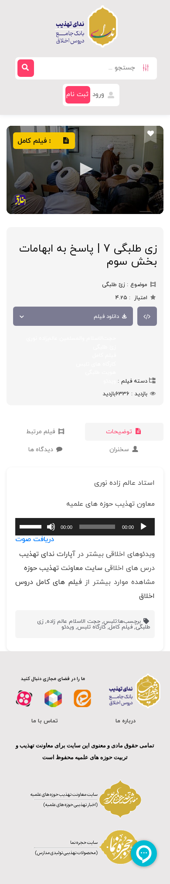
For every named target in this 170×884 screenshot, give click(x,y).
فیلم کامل (104, 355)
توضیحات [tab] (120, 432)
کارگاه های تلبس (96, 364)
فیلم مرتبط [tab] (41, 432)
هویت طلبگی (100, 372)
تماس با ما (44, 721)
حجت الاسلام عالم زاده (73, 621)
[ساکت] (51, 526)
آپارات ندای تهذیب (47, 554)
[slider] (32, 526)
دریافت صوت (34, 539)
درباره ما (126, 721)
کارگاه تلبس (91, 627)
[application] (85, 526)
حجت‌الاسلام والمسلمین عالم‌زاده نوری (71, 338)
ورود (99, 94)
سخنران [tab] (120, 449)
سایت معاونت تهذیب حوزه (63, 568)
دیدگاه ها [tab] (41, 449)
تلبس (110, 621)
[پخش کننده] (85, 170)
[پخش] (143, 526)
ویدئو (109, 381)
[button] (85, 169)
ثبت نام (77, 94)
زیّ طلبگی (104, 347)
